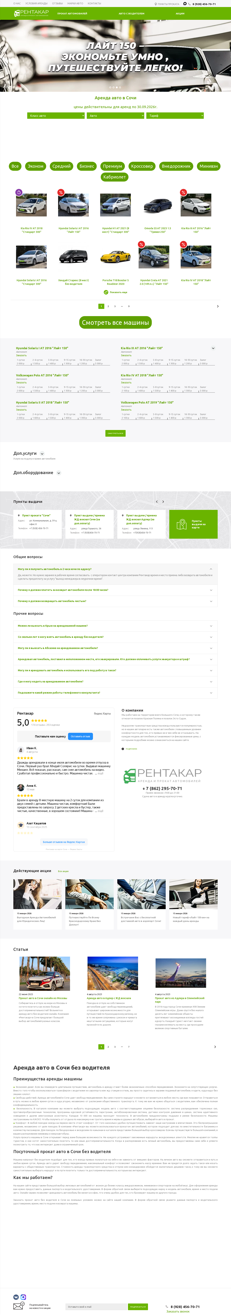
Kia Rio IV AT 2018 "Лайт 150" (142, 375)
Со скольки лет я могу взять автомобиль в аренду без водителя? (61, 636)
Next (163, 501)
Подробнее (131, 749)
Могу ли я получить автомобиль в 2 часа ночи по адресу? (54, 569)
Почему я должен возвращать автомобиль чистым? (52, 601)
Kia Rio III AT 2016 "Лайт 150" (142, 348)
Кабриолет (114, 177)
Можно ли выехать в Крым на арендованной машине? (53, 625)
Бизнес (87, 166)
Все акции (63, 871)
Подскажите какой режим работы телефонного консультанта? (59, 692)
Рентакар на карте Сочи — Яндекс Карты (64, 849)
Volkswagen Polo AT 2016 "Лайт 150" (42, 375)
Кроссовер (142, 166)
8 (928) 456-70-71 (204, 4)
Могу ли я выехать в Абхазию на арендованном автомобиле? (58, 648)
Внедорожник (176, 166)
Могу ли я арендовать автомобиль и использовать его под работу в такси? (67, 670)
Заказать (21, 355)
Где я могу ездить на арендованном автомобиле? (50, 681)
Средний (62, 166)
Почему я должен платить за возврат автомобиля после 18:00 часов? (63, 590)
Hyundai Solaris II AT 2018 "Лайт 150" (42, 402)
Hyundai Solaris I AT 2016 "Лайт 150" (42, 348)
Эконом (35, 166)
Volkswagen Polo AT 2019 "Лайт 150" (147, 402)
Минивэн (209, 166)
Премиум (112, 166)
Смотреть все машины (115, 322)
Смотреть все (115, 433)
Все (15, 166)
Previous (157, 501)
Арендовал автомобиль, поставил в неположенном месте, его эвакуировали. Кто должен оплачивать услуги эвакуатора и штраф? (104, 659)
